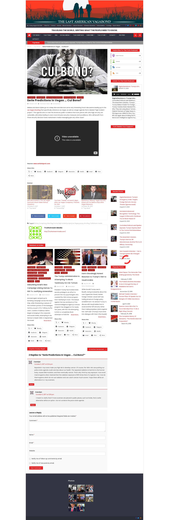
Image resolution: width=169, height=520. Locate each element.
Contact (53, 25)
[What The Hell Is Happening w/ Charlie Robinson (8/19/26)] (72, 507)
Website (32, 451)
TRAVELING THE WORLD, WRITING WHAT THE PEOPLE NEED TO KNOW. (85, 30)
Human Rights (32, 273)
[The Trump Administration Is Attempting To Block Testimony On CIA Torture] (67, 257)
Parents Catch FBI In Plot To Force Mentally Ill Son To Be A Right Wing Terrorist (129, 308)
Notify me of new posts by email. (43, 463)
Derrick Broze (71, 286)
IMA (56, 35)
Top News (36, 35)
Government (70, 270)
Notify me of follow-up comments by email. (47, 459)
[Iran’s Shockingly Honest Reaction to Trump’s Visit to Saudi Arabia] (94, 257)
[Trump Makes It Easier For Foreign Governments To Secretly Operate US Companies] (81, 507)
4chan (36, 223)
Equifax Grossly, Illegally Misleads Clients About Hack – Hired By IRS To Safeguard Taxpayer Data (38, 349)
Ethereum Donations (89, 25)
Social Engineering (69, 97)
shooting (86, 223)
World (37, 281)
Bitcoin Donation (67, 25)
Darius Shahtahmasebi (88, 286)
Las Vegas (75, 223)
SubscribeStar (101, 25)
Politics (57, 273)
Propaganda (41, 97)
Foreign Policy (41, 267)
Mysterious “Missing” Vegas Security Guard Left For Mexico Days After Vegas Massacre (93, 202)
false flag (50, 223)
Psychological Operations (54, 97)
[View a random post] (140, 35)
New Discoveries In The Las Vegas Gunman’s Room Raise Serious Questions (38, 202)
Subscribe (90, 35)
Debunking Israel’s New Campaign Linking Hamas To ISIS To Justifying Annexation (39, 288)
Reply (31, 384)
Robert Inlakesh (32, 278)
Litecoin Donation (78, 25)
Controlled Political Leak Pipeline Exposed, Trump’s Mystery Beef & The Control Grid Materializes (130, 227)
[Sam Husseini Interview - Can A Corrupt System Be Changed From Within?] (81, 498)
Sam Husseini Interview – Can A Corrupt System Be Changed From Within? (130, 253)
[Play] (114, 94)
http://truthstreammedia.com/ (55, 231)
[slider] (137, 94)
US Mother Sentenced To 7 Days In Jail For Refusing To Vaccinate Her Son (98, 349)
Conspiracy (31, 97)
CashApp (108, 25)
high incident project (64, 223)
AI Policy (36, 39)
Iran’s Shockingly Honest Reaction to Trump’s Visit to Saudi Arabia (94, 276)
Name (31, 435)
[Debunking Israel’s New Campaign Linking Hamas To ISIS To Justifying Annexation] (40, 257)
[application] (126, 94)
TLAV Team (47, 35)
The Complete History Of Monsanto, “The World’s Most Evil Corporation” (130, 318)
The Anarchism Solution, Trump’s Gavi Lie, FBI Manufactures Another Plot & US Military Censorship (80, 43)
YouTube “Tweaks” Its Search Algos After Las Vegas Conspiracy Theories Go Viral (66, 202)
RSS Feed (122, 35)
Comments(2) (56, 104)
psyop (81, 223)
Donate (59, 25)
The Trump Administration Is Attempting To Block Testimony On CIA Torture (67, 279)
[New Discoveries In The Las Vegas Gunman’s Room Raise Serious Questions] (39, 192)
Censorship (67, 267)
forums (55, 223)
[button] (135, 35)
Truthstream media (96, 223)
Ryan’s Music (116, 25)
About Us (46, 25)
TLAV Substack (78, 35)
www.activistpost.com (41, 164)
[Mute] (133, 94)
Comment (33, 420)
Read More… (48, 321)
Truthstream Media (45, 104)
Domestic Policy (60, 270)
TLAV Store (101, 35)
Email (31, 443)
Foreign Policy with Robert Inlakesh (38, 270)
